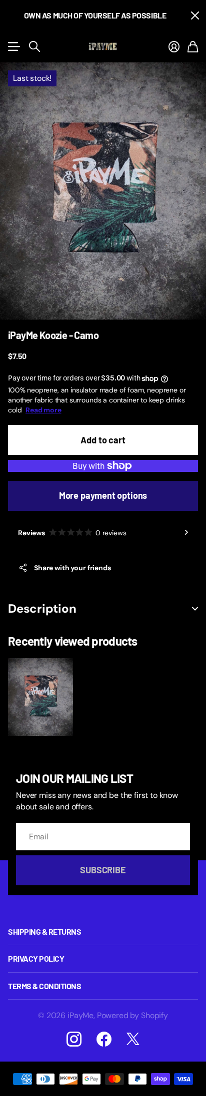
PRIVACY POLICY (36, 958)
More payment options (103, 495)
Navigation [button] (13, 46)
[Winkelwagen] (193, 46)
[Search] (34, 46)
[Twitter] (133, 1039)
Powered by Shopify (132, 1015)
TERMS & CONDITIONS (44, 986)
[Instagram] (74, 1039)
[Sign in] (174, 46)
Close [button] (194, 15)
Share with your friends (72, 567)
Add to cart (102, 439)
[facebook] (104, 1039)
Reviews (72, 532)
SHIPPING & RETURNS (44, 931)
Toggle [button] (195, 609)
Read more (44, 409)
